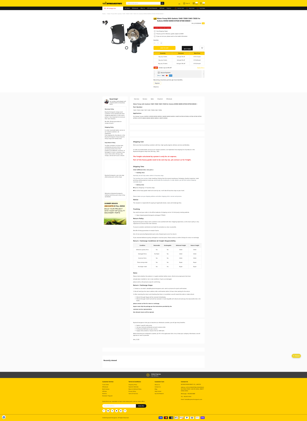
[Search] (145, 3)
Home (104, 13)
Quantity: (156, 40)
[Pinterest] (112, 410)
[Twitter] (125, 410)
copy (203, 23)
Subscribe (141, 406)
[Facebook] (103, 410)
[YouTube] (120, 410)
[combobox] (143, 3)
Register (157, 83)
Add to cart (164, 48)
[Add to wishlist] (202, 48)
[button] (187, 48)
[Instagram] (108, 410)
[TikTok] (116, 410)
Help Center (191, 8)
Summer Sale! (180, 8)
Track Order (202, 8)
